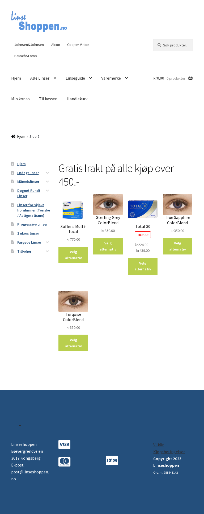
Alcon (55, 44)
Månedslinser (28, 181)
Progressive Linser (32, 224)
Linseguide (75, 78)
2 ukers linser (28, 233)
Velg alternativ (73, 254)
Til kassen (48, 98)
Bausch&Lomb (25, 55)
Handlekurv (77, 98)
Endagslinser (28, 172)
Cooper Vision (78, 44)
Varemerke (111, 78)
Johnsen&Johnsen (29, 44)
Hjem (16, 78)
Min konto (20, 98)
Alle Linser (39, 78)
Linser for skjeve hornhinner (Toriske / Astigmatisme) (33, 210)
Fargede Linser (29, 242)
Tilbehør (24, 251)
